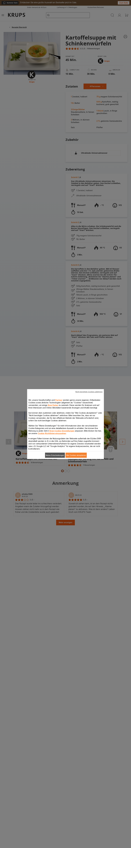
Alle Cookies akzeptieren (76, 455)
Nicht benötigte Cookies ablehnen (89, 392)
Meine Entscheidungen (55, 455)
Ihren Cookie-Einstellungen (61, 431)
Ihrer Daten (53, 405)
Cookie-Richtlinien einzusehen (52, 433)
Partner (58, 400)
